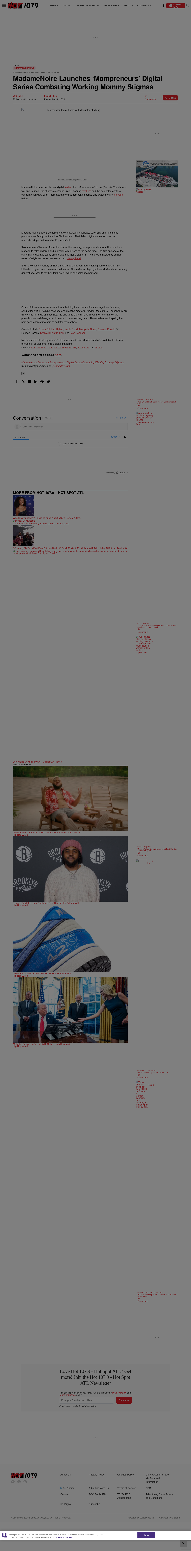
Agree (146, 1535)
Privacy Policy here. (64, 1537)
